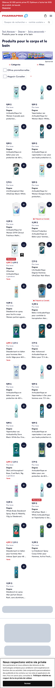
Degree (21, 31)
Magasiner (6, 8)
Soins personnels (36, 31)
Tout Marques (8, 31)
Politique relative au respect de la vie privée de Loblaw (27, 676)
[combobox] (27, 22)
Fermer (27, 683)
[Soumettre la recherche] (49, 22)
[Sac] (45, 16)
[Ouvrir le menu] (51, 16)
